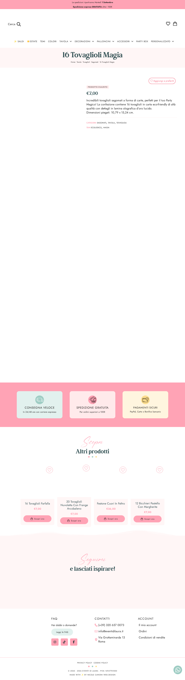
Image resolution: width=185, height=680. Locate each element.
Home (73, 62)
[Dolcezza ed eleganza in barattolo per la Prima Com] (68, 590)
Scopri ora (39, 518)
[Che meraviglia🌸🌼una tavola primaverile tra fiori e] (44, 590)
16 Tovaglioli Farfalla (37, 503)
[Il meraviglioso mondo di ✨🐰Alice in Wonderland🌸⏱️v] (20, 590)
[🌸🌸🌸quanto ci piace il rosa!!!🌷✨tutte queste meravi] (140, 590)
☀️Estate (32, 41)
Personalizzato (160, 41)
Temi (42, 41)
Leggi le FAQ (62, 632)
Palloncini (104, 41)
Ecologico (96, 127)
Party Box (142, 41)
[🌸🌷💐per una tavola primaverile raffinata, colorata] (116, 590)
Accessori (123, 41)
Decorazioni (82, 41)
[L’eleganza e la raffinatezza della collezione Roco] (92, 590)
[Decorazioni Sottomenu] (93, 41)
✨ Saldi (19, 41)
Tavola (64, 41)
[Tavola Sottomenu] (71, 41)
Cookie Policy (101, 663)
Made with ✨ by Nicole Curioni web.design (92, 675)
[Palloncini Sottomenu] (113, 41)
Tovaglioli (86, 62)
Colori (52, 41)
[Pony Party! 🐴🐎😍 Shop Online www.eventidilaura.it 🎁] (164, 590)
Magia (106, 127)
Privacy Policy (84, 663)
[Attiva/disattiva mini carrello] (175, 24)
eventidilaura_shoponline (94, 576)
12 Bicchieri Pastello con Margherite (147, 505)
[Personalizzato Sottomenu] (173, 41)
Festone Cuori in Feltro (111, 503)
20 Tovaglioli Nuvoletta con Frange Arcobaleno (74, 505)
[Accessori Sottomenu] (132, 41)
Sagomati (94, 62)
